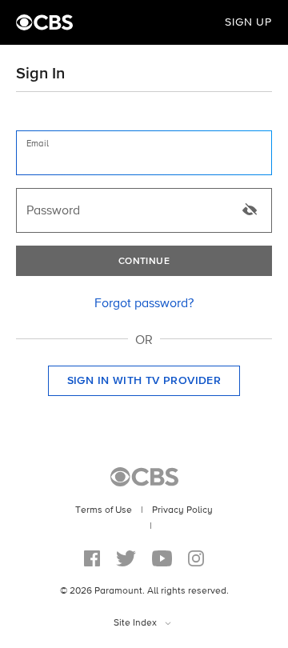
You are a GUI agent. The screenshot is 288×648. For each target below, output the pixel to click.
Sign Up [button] (248, 22)
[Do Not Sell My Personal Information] (143, 526)
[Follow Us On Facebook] (92, 558)
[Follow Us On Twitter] (126, 558)
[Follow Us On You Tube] (162, 558)
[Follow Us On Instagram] (196, 558)
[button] (144, 381)
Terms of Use (103, 510)
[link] (144, 304)
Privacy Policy (182, 510)
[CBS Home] (44, 22)
